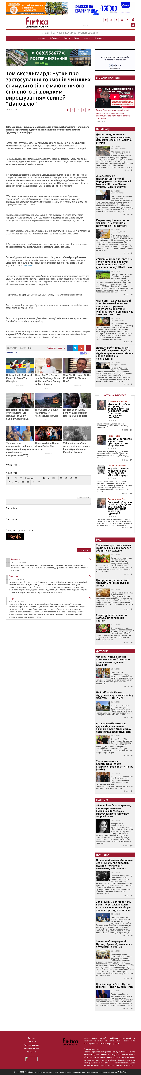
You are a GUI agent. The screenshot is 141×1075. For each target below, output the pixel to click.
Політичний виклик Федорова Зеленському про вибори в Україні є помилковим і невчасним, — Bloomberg (114, 864)
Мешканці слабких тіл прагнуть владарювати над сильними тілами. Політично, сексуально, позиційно (119, 411)
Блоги (67, 38)
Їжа (53, 32)
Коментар (11, 472)
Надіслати (84, 550)
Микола (15, 559)
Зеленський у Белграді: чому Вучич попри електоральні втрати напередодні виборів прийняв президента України (113, 906)
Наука (60, 32)
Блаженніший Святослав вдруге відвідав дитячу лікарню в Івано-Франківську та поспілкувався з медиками (113, 727)
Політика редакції (31, 1045)
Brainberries (20, 385)
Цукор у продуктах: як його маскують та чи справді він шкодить (112, 582)
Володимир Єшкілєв (117, 401)
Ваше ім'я (11, 508)
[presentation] (9, 478)
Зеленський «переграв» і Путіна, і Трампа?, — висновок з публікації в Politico (114, 944)
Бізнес (77, 38)
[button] (9, 478)
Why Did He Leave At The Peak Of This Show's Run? (77, 378)
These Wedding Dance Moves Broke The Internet (47, 446)
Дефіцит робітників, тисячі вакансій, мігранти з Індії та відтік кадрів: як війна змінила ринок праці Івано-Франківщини (114, 353)
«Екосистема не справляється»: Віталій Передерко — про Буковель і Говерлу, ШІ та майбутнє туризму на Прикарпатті (113, 181)
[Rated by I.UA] (31, 1058)
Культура (70, 32)
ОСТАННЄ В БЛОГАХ (115, 395)
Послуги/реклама (31, 1048)
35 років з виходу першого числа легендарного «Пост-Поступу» (118, 471)
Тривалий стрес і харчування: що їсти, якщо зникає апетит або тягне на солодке (114, 547)
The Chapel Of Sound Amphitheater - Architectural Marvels (46, 413)
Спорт (87, 38)
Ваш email (12, 519)
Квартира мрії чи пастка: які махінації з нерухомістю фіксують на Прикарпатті (113, 222)
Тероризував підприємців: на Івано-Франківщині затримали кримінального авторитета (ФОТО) (20, 449)
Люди (46, 32)
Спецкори (31, 1052)
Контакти (32, 1041)
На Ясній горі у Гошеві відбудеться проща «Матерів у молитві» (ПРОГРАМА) (114, 695)
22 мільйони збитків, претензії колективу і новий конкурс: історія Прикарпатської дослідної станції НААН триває (115, 263)
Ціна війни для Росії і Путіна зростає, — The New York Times (115, 985)
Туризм (82, 32)
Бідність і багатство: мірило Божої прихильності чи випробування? (120, 442)
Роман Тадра (114, 435)
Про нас (31, 1038)
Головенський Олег (117, 499)
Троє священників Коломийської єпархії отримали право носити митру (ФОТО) (114, 765)
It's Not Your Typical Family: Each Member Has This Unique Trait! (75, 413)
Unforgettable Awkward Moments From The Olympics (19, 378)
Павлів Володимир (117, 465)
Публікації (54, 38)
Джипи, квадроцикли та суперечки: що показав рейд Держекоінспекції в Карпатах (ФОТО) (114, 138)
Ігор (11, 598)
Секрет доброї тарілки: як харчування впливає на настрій (112, 617)
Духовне (93, 32)
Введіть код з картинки (19, 530)
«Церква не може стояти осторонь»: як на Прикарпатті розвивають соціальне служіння (114, 660)
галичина (27, 265)
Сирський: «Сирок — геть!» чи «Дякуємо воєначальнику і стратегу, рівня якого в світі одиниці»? (120, 508)
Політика (99, 38)
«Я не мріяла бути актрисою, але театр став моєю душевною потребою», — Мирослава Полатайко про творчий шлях (113, 811)
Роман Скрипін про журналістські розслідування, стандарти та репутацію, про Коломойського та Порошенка (113, 114)
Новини (41, 38)
